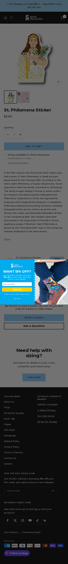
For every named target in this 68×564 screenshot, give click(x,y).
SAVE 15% (17, 289)
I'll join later (17, 298)
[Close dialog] (66, 261)
